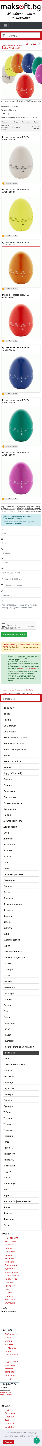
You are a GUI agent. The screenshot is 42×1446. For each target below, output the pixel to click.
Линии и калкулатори (15, 957)
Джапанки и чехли (13, 821)
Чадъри (8, 1171)
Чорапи (7, 1195)
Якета (7, 1225)
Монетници (9, 987)
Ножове (8, 999)
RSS (7, 1410)
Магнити (8, 963)
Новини (7, 720)
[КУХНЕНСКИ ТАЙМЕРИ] (39, 43)
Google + (9, 1416)
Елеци (7, 833)
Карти (7, 892)
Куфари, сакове (12, 940)
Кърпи (7, 945)
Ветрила (8, 785)
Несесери (9, 993)
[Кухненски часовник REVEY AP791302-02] (21, 215)
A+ (28, 44)
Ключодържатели (13, 904)
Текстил (8, 1118)
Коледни (8, 916)
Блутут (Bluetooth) (13, 773)
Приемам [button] (8, 1442)
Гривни (7, 815)
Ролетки (8, 1070)
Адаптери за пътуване (15, 737)
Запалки (8, 850)
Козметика (9, 910)
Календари (9, 880)
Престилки (9, 1052)
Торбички (8, 1148)
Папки (7, 1017)
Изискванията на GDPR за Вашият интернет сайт (12, 1282)
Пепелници (9, 1023)
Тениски (8, 1124)
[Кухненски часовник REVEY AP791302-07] (21, 425)
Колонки (8, 922)
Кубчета (8, 928)
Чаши (6, 1189)
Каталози (8, 898)
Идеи (6, 868)
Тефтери (8, 1136)
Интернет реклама (13, 874)
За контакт (9, 708)
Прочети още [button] (32, 1436)
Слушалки (9, 1088)
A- (34, 44)
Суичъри (8, 1106)
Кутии (7, 934)
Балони (7, 755)
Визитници (9, 791)
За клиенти (9, 844)
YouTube (9, 1427)
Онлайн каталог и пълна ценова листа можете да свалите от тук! (21, 645)
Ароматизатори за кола (16, 749)
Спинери (8, 1094)
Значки (7, 856)
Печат (7, 1029)
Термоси (8, 1130)
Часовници (9, 1183)
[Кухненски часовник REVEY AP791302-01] (21, 162)
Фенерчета (9, 1154)
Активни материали (14, 743)
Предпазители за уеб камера (19, 1047)
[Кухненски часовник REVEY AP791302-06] (21, 373)
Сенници (8, 1082)
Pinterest (9, 1423)
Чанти (7, 1177)
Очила (7, 1011)
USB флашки (10, 731)
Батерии (8, 767)
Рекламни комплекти (14, 1064)
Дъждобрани (10, 827)
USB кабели (10, 725)
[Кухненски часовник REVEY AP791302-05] (21, 320)
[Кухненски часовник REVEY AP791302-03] (21, 267)
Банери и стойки (12, 761)
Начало (4, 690)
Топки (6, 1142)
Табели (7, 1112)
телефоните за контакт (28, 668)
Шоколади (9, 1219)
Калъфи (8, 886)
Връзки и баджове (13, 803)
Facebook (10, 1413)
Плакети (8, 1035)
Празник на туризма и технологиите (12, 1268)
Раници (7, 1058)
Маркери (8, 969)
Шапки (7, 1207)
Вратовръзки (10, 797)
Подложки (9, 1041)
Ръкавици (9, 1076)
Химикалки (9, 1165)
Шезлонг (8, 1213)
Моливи (8, 981)
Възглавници (10, 809)
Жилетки (8, 838)
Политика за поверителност (6, 1394)
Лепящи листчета (13, 951)
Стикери (8, 1100)
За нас (7, 714)
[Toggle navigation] (5, 25)
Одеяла (8, 1005)
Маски (7, 975)
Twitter (8, 1420)
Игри (6, 862)
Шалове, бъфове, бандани (17, 1201)
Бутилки (8, 779)
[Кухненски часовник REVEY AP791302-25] (21, 478)
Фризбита (9, 1159)
